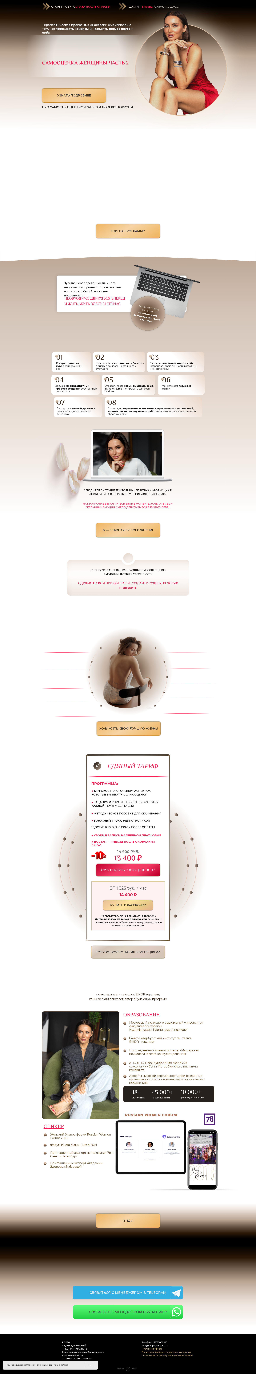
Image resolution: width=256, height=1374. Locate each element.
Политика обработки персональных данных (166, 1352)
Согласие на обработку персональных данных (167, 1355)
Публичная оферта (152, 1348)
